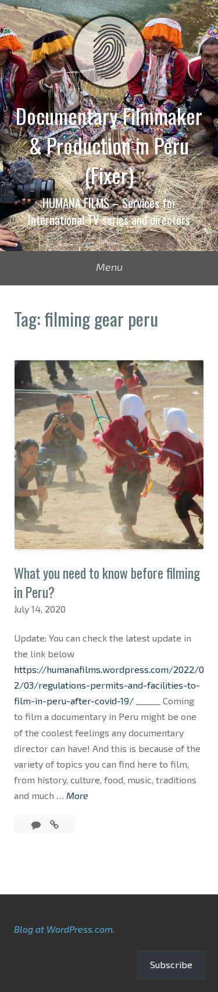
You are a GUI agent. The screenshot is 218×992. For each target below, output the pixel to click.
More (77, 796)
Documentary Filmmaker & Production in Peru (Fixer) (109, 145)
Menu (109, 266)
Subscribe (171, 964)
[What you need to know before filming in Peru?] (54, 824)
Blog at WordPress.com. (64, 928)
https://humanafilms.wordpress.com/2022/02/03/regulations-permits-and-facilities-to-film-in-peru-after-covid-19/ (109, 685)
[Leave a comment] (37, 824)
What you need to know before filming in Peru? (107, 582)
